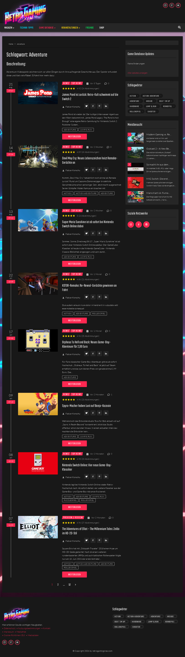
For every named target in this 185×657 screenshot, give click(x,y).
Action (68, 193)
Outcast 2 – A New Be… (158, 148)
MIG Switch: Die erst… (158, 178)
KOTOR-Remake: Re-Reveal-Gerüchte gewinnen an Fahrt (89, 288)
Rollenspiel (98, 313)
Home (11, 44)
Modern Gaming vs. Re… (158, 134)
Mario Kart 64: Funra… (158, 192)
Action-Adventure (86, 193)
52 (70, 585)
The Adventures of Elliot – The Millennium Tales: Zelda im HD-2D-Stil (90, 531)
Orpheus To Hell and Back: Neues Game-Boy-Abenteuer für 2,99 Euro (86, 344)
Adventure (70, 130)
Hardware (134, 106)
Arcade (149, 101)
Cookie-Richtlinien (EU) (14, 635)
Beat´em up (164, 101)
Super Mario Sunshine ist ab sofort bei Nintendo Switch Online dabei (88, 224)
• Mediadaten (32, 635)
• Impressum (8, 631)
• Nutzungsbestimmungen (28, 628)
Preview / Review (73, 517)
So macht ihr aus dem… (158, 164)
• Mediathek (20, 631)
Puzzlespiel (70, 500)
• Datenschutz (8, 628)
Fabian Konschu (73, 106)
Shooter (151, 111)
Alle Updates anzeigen (137, 73)
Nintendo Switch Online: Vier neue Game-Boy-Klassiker (87, 467)
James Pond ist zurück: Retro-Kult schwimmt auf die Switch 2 (90, 97)
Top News (77, 83)
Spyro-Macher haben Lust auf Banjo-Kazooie (86, 406)
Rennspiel (167, 106)
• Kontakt (45, 628)
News (66, 83)
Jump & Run (86, 130)
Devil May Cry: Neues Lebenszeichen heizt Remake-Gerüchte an (90, 160)
